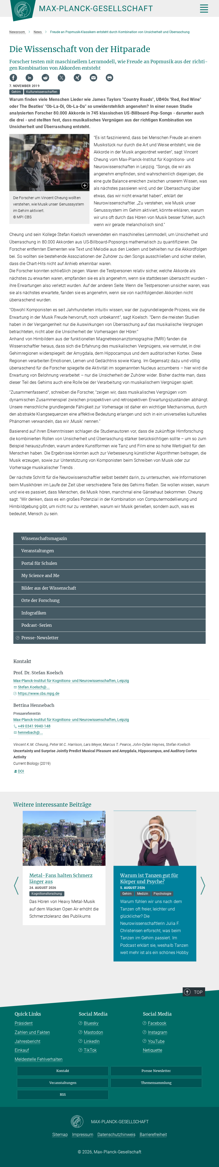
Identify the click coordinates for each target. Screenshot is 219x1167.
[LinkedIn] (29, 78)
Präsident (24, 1023)
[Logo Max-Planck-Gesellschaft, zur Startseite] (97, 10)
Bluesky (91, 1023)
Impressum (82, 1134)
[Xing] (77, 78)
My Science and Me (40, 575)
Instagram (157, 1032)
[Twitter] (61, 78)
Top (198, 992)
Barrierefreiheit (153, 1134)
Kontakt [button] (22, 661)
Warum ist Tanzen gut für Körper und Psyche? (149, 879)
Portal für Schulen (39, 563)
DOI (21, 771)
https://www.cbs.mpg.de (38, 693)
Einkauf (22, 1050)
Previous (16, 886)
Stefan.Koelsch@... (34, 687)
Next (203, 886)
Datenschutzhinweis (116, 1134)
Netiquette (152, 1050)
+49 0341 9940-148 (34, 726)
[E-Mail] (93, 78)
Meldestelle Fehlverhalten (38, 1059)
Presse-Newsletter (39, 637)
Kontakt (62, 1071)
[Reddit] (45, 78)
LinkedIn (92, 1041)
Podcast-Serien (36, 625)
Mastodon (93, 1032)
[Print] (109, 78)
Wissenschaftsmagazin (44, 538)
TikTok (90, 1050)
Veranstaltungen (37, 550)
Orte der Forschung (40, 600)
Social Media (93, 1014)
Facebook (157, 1023)
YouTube (156, 1041)
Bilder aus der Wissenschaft (48, 588)
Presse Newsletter (156, 1071)
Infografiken (33, 613)
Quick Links (28, 1014)
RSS (63, 1095)
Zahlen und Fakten (32, 1032)
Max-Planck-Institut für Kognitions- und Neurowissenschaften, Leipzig (71, 681)
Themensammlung (156, 1083)
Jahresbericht (27, 1041)
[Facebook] (13, 78)
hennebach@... (30, 732)
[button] (84, 186)
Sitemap (60, 1134)
